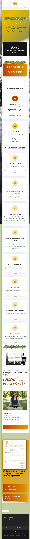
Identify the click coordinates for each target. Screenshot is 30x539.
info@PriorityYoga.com (15, 426)
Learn (15, 273)
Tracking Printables (11, 488)
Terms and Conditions (17, 527)
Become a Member (15, 70)
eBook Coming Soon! (13, 497)
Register (8, 527)
